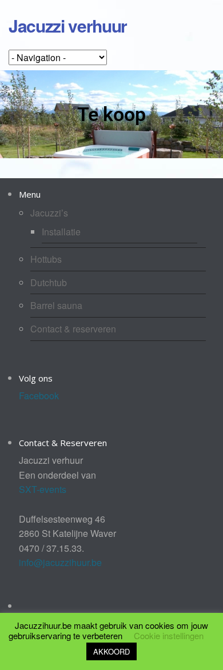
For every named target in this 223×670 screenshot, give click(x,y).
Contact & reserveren (73, 328)
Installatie (61, 231)
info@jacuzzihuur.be (60, 562)
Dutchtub (48, 282)
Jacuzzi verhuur (68, 25)
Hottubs (46, 259)
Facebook (39, 395)
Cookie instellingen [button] (169, 635)
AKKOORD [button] (111, 651)
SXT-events (42, 489)
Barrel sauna (56, 305)
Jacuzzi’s (49, 212)
